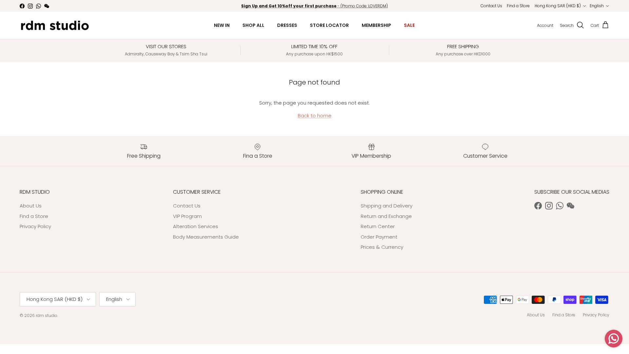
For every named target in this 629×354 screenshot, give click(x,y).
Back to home (315, 115)
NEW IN (222, 25)
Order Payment (379, 236)
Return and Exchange (386, 216)
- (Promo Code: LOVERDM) (314, 6)
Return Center (378, 226)
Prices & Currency (382, 247)
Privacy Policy (35, 226)
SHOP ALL (253, 25)
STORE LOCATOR (329, 25)
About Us (31, 205)
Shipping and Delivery (386, 205)
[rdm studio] (55, 25)
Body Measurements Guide (206, 236)
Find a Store (518, 6)
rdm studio (46, 315)
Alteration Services (195, 226)
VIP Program (187, 216)
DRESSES (287, 25)
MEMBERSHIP (376, 25)
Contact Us (491, 6)
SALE (409, 25)
